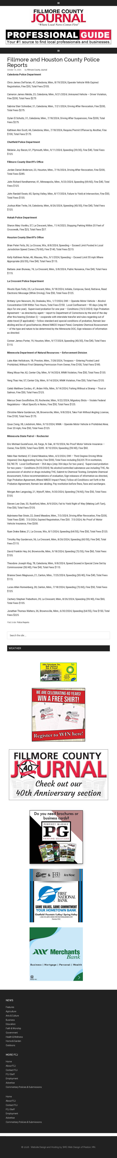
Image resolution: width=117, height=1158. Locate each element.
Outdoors (10, 1045)
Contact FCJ (12, 1070)
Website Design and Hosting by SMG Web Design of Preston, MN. (63, 1147)
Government (12, 1032)
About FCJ (11, 1066)
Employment (12, 1078)
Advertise (10, 1083)
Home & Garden (13, 1041)
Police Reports (23, 622)
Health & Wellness (14, 1037)
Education (11, 1024)
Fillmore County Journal (58, 18)
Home (9, 1061)
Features (10, 1007)
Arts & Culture (12, 1015)
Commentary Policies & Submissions (24, 1087)
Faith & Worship (13, 1028)
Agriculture (11, 1011)
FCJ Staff (10, 1074)
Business (10, 1020)
